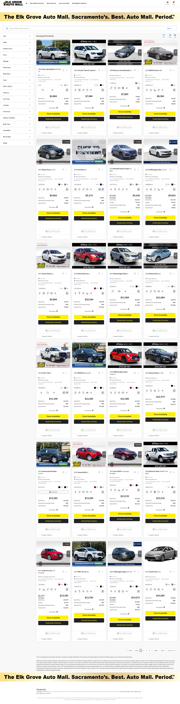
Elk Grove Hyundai (111, 699)
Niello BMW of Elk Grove (61, 698)
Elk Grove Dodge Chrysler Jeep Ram (100, 698)
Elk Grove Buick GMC (73, 698)
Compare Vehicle (46, 133)
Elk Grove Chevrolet (85, 698)
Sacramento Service (79, 3)
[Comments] (67, 90)
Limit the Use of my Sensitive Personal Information (75, 691)
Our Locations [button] (64, 3)
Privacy (60, 691)
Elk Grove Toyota (93, 699)
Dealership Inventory (53, 119)
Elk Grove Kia (131, 698)
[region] (53, 104)
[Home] (26, 3)
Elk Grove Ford (114, 698)
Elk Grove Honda (123, 698)
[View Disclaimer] (52, 90)
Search (169, 28)
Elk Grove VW (101, 699)
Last (162, 650)
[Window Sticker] (103, 189)
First (130, 650)
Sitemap (55, 691)
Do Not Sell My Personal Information (98, 691)
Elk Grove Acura (41, 698)
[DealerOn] (41, 689)
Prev (136, 650)
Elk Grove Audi (50, 698)
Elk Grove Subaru (83, 699)
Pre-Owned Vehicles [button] (37, 3)
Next (156, 650)
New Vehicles (51, 3)
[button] (68, 52)
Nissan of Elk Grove (73, 699)
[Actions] (66, 70)
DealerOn (49, 691)
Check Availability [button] (53, 114)
